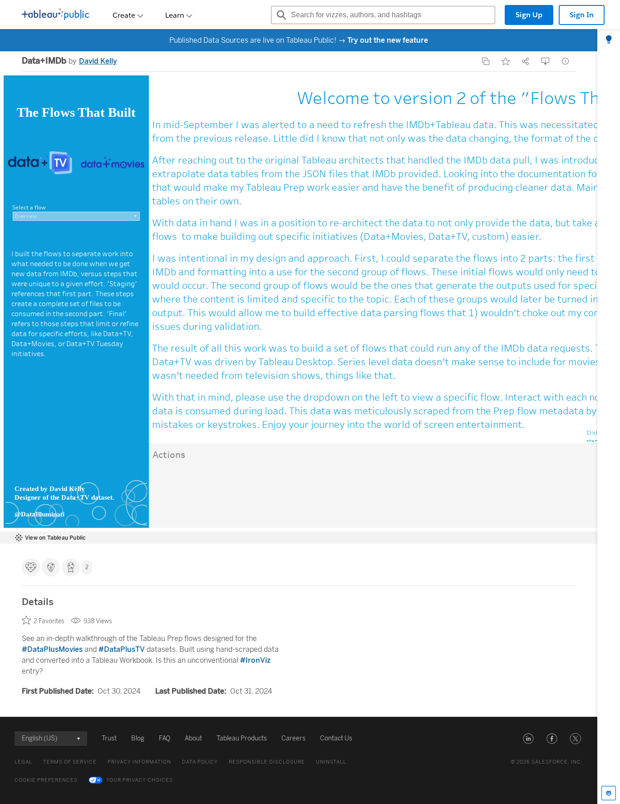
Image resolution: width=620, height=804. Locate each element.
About (193, 738)
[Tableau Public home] (55, 15)
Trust (109, 738)
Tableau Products (242, 738)
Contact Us (336, 738)
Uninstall (331, 762)
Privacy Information (139, 762)
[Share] (526, 61)
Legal (23, 762)
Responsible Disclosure (267, 762)
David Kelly (98, 61)
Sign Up (529, 15)
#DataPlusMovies (52, 649)
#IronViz (255, 660)
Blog (137, 738)
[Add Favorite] (506, 61)
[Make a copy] (486, 61)
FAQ (164, 738)
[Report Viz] (566, 61)
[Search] (280, 15)
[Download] (546, 61)
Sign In (582, 15)
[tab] (608, 40)
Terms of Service (70, 762)
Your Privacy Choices (139, 780)
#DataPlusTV (121, 649)
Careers (293, 738)
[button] (528, 738)
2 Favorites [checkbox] (49, 621)
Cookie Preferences (46, 780)
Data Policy (200, 762)
